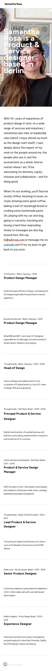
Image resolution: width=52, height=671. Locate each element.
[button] (5, 665)
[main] (26, 57)
